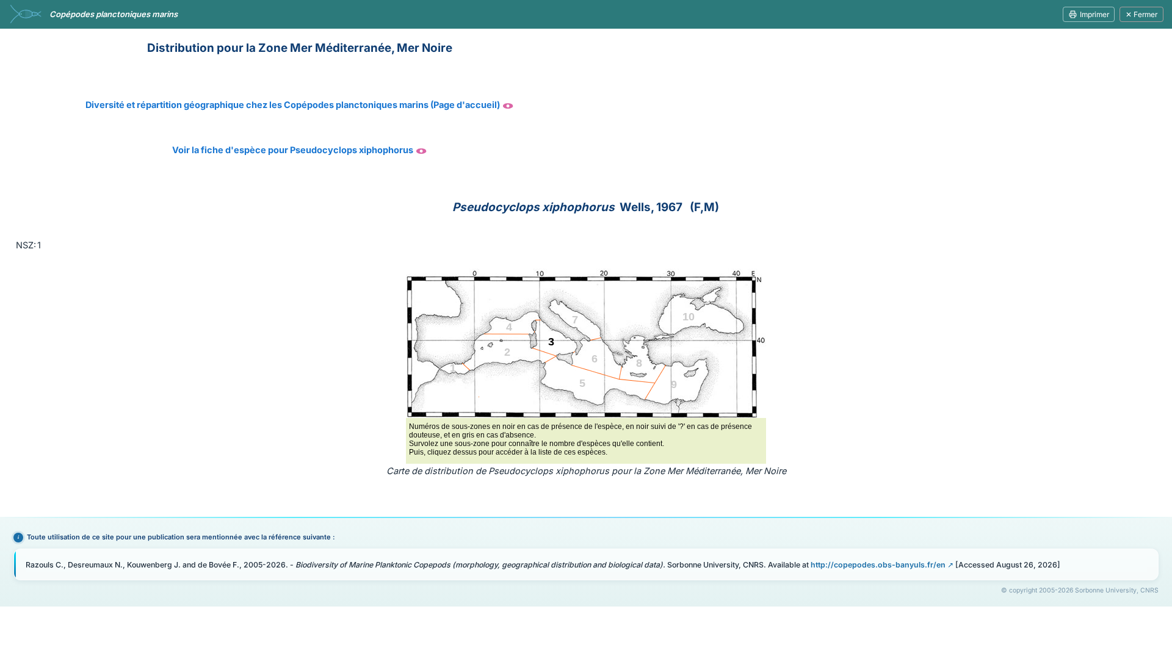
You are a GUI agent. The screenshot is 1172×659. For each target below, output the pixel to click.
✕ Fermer (1141, 14)
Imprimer (1094, 14)
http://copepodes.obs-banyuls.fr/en (878, 564)
